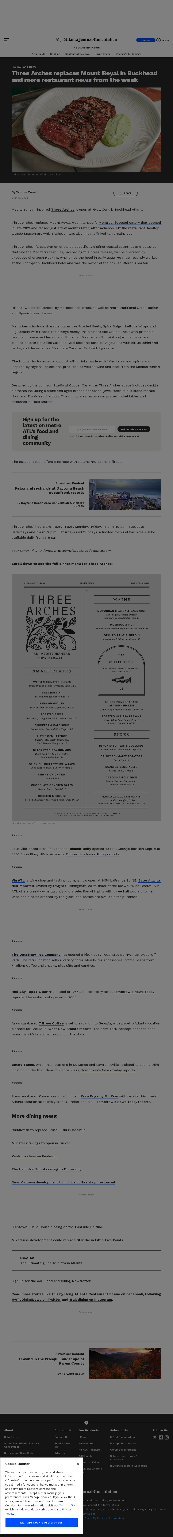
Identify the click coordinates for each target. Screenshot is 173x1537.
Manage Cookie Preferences (41, 1522)
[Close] (77, 1463)
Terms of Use (68, 1505)
